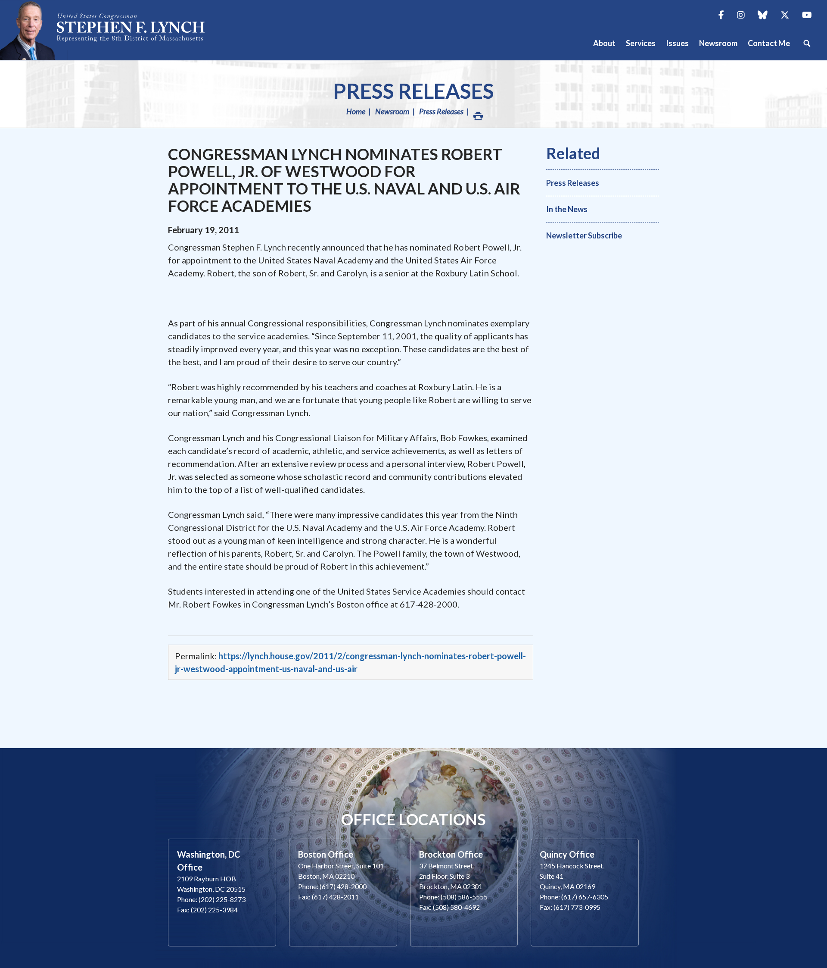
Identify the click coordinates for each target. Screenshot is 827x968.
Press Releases (413, 90)
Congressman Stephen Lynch (112, 30)
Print (477, 111)
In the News (567, 209)
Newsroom (392, 111)
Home (355, 111)
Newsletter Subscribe (584, 235)
